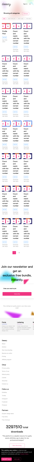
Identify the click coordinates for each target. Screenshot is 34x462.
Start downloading (7, 350)
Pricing (4, 356)
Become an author (7, 353)
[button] (30, 4)
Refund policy (6, 374)
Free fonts (5, 416)
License (4, 377)
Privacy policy (6, 368)
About (3, 343)
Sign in (25, 4)
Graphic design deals (8, 413)
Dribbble (4, 392)
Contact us (5, 384)
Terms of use (5, 371)
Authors (4, 347)
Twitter (4, 395)
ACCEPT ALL (6, 459)
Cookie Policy (24, 454)
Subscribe (17, 294)
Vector (4, 37)
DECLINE (17, 459)
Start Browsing (17, 445)
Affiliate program (6, 359)
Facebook (4, 402)
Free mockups (6, 420)
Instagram (5, 398)
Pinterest (4, 405)
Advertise (4, 380)
